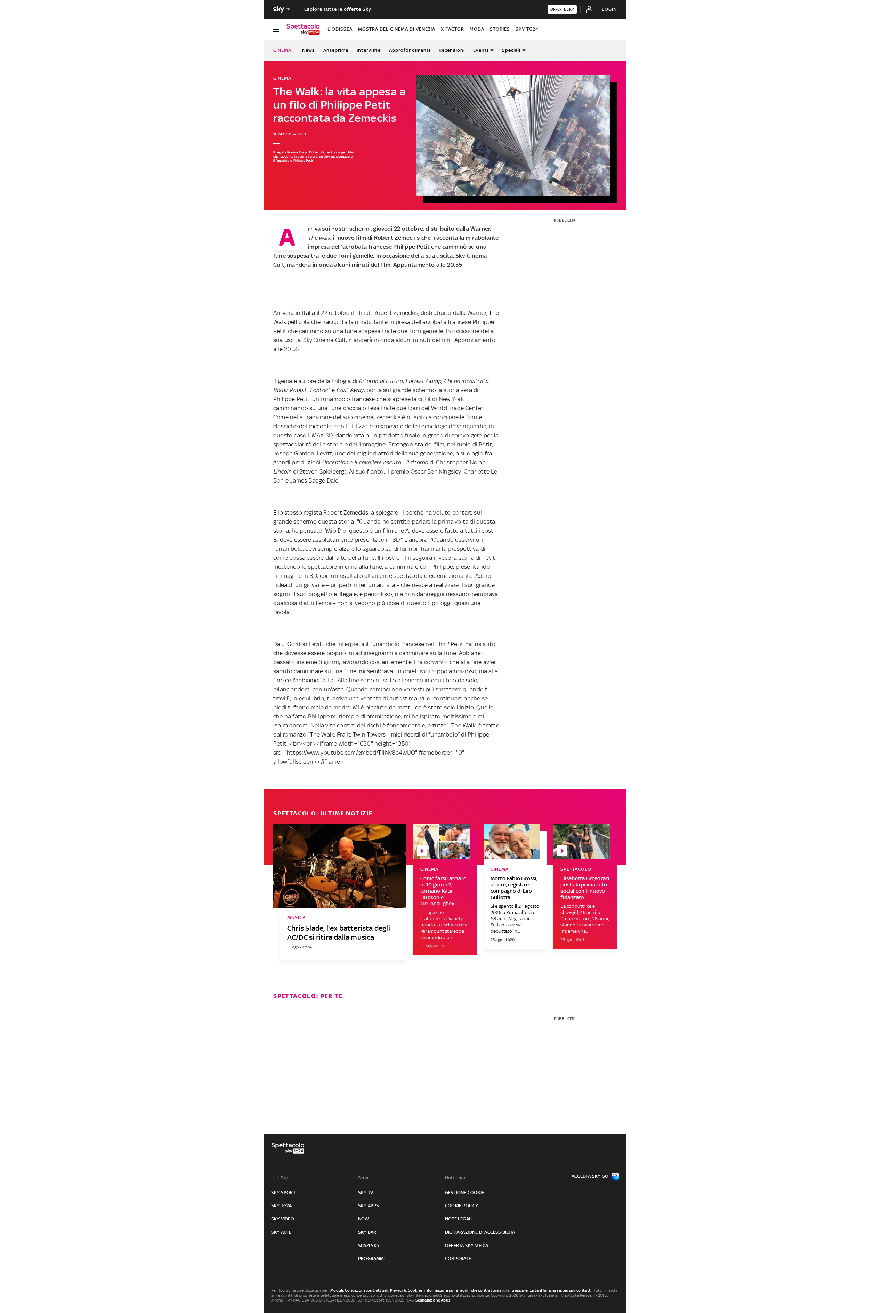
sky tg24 (281, 1205)
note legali (458, 1219)
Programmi (371, 1258)
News (308, 50)
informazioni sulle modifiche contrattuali (462, 1290)
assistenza (562, 1290)
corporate (458, 1258)
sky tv (365, 1192)
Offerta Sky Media (466, 1245)
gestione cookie (464, 1192)
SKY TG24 (527, 29)
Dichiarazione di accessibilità (480, 1232)
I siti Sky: (280, 1177)
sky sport (283, 1192)
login (609, 9)
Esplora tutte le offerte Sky (337, 9)
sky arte (281, 1232)
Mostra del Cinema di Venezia (396, 29)
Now (363, 1219)
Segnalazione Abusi (433, 1300)
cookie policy (461, 1205)
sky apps (368, 1205)
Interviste (369, 50)
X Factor (452, 29)
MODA (477, 29)
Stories (500, 29)
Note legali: (456, 1177)
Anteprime (335, 50)
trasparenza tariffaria (531, 1290)
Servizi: (365, 1177)
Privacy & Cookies (406, 1290)
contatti (584, 1290)
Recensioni (452, 50)
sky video (282, 1219)
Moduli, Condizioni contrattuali (359, 1290)
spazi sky (369, 1245)
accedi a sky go (590, 1176)
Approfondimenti (409, 50)
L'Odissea (340, 29)
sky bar (367, 1232)
